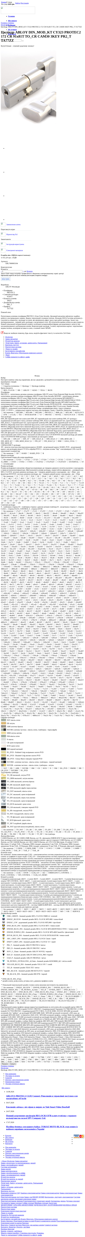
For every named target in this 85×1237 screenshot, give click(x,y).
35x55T (76, 551)
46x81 (76, 613)
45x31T (6, 607)
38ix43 (15, 571)
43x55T (3, 600)
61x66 (73, 667)
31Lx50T (75, 518)
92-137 (14, 492)
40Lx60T (78, 578)
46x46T (63, 611)
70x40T (6, 687)
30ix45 (72, 513)
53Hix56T (46, 642)
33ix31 (22, 535)
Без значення (8, 412)
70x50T (23, 687)
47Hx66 (6, 620)
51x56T (14, 635)
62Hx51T (42, 671)
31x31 (31, 520)
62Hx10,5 (29, 669)
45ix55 (62, 602)
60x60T (63, 662)
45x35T (15, 607)
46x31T (29, 611)
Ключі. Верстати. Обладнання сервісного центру (23, 353)
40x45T (71, 580)
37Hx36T (65, 562)
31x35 (55, 520)
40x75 (12, 584)
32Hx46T (79, 531)
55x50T (66, 647)
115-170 (41, 496)
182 (79, 501)
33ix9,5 (40, 538)
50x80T (36, 631)
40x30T (22, 580)
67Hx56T (23, 684)
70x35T (80, 684)
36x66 (35, 560)
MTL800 (19, 412)
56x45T (72, 651)
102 (11, 494)
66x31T (29, 680)
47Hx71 (25, 620)
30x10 (15, 515)
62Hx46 (14, 671)
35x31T (67, 549)
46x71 (60, 613)
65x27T (33, 675)
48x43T (23, 622)
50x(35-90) (41, 627)
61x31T (6, 667)
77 (75, 485)
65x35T (50, 675)
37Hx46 (14, 564)
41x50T (70, 587)
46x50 (71, 611)
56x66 (55, 653)
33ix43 (81, 535)
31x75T (3, 529)
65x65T (37, 678)
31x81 (35, 529)
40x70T (3, 584)
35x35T (3, 551)
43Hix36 (43, 595)
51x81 (70, 635)
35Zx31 (26, 555)
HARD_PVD (35, 453)
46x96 (20, 615)
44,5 (81, 476)
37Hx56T (60, 564)
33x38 (28, 540)
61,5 (2, 481)
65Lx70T (13, 675)
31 (17, 476)
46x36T (38, 611)
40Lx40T (40, 578)
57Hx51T (23, 658)
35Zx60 (52, 555)
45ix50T (54, 602)
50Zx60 (70, 631)
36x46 (52, 558)
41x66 (61, 589)
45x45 (31, 607)
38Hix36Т (66, 567)
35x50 (44, 551)
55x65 (28, 649)
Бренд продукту (7, 388)
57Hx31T (26, 655)
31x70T (52, 527)
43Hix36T (52, 595)
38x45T (72, 571)
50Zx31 (52, 631)
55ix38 (15, 644)
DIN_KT (16, 439)
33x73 (10, 542)
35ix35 (45, 544)
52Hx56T (42, 640)
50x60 (44, 629)
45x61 (14, 609)
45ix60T (79, 602)
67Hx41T (43, 682)
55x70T (52, 649)
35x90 (18, 555)
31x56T (43, 524)
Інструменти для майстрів (15, 351)
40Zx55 (51, 584)
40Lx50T (68, 578)
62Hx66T (7, 673)
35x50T (52, 551)
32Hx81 (4, 535)
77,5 (5, 487)
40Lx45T (58, 578)
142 (82, 498)
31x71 (60, 527)
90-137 (63, 489)
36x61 (19, 560)
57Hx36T (44, 655)
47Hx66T (15, 620)
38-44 (44, 476)
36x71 (51, 560)
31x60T (59, 524)
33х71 (58, 542)
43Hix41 (62, 595)
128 (36, 498)
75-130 (49, 485)
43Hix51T (24, 598)
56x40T (55, 651)
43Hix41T (72, 595)
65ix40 (51, 673)
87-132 (34, 489)
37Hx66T (7, 567)
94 (26, 492)
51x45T (45, 633)
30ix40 (54, 513)
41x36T (20, 587)
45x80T (70, 609)
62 (8, 481)
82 (59, 487)
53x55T (80, 642)
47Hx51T (50, 618)
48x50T (39, 622)
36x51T (76, 558)
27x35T (42, 511)
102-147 (18, 494)
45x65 (22, 609)
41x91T (42, 591)
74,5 (29, 485)
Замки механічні (11, 339)
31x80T (27, 529)
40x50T (14, 582)
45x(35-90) (63, 604)
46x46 (55, 611)
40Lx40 (31, 578)
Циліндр (25, 386)
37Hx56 (51, 564)
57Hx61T (60, 658)
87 (28, 489)
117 (48, 496)
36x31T (12, 558)
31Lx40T (57, 518)
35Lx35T (13, 549)
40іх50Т (69, 584)
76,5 (69, 485)
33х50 (42, 542)
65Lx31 (76, 673)
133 (65, 498)
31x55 (19, 524)
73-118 (17, 485)
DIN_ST (26, 439)
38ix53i (39, 571)
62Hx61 (60, 671)
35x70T (51, 553)
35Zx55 (44, 555)
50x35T (67, 627)
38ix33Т (7, 571)
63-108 (41, 481)
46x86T (12, 615)
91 (78, 489)
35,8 (32, 476)
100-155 (71, 492)
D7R (5, 415)
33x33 (3, 540)
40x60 (38, 582)
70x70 (57, 687)
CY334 (77, 460)
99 (58, 492)
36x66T (43, 560)
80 (26, 487)
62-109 (22, 481)
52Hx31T (26, 638)
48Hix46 (62, 620)
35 (27, 476)
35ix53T (49, 547)
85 (4, 489)
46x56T (20, 613)
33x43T (59, 540)
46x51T (3, 613)
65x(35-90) (23, 675)
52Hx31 (16, 638)
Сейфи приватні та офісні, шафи (17, 357)
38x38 (56, 571)
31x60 (51, 524)
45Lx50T (52, 604)
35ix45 (6, 547)
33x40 (44, 540)
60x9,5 (54, 664)
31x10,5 (15, 520)
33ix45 (15, 538)
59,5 (74, 478)
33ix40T (73, 535)
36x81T (76, 560)
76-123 (62, 485)
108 (63, 494)
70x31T (71, 684)
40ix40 (72, 573)
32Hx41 (51, 531)
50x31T (58, 627)
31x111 (23, 520)
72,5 (5, 485)
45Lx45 (34, 604)
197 (13, 503)
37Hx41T (4, 564)
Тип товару (5, 384)
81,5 (53, 487)
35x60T (18, 553)
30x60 (22, 518)
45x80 (62, 609)
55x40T (48, 647)
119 (59, 496)
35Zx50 (35, 555)
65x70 (45, 678)
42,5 (75, 476)
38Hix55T (54, 569)
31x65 (12, 527)
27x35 (34, 511)
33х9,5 (73, 542)
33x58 (76, 540)
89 (46, 489)
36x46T (60, 558)
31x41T (30, 522)
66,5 (2, 483)
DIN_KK (7, 439)
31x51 (3, 524)
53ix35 (55, 642)
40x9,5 (35, 584)
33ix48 (23, 538)
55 (56, 478)
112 (22, 496)
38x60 (6, 573)
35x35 (75, 549)
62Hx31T (48, 669)
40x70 (78, 582)
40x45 (63, 580)
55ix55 (66, 644)
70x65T (49, 687)
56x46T (81, 651)
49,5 (22, 478)
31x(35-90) (5, 520)
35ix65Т (67, 547)
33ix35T (56, 535)
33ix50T (32, 538)
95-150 (37, 492)
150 (28, 501)
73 (11, 485)
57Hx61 (51, 658)
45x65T (30, 609)
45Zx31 (3, 611)
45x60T (6, 609)
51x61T (30, 635)
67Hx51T (4, 684)
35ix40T (71, 544)
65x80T (3, 680)
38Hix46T (24, 569)
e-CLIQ (13, 415)
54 (45, 478)
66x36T (38, 680)
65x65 (29, 678)
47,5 (16, 478)
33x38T (36, 540)
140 (77, 498)
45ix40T (77, 600)
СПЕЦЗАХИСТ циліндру (10, 445)
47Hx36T (77, 615)
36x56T (11, 560)
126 (25, 498)
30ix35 (37, 513)
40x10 (14, 580)
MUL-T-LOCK (9, 390)
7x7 (40, 415)
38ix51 (31, 571)
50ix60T (76, 624)
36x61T (27, 560)
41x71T (3, 591)
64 (48, 481)
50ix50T (50, 624)
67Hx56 (14, 684)
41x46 (53, 587)
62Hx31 (39, 669)
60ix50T (49, 660)
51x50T (63, 633)
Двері (7, 355)
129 (42, 498)
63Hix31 (17, 673)
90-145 (71, 489)
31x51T (11, 524)
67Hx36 (24, 682)
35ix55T (58, 547)
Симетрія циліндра (8, 505)
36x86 (3, 562)
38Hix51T (44, 569)
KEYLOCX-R (69, 415)
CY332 (60, 460)
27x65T (75, 511)
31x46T (62, 522)
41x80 (19, 591)
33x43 (51, 540)
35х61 (60, 555)
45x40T (23, 607)
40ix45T (24, 575)
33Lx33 (49, 538)
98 (53, 492)
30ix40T (63, 513)
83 (78, 487)
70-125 (41, 483)
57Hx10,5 (7, 655)
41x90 (27, 591)
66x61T (81, 680)
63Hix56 (26, 673)
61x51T (41, 667)
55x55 (74, 647)
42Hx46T (44, 593)
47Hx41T (13, 618)
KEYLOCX (79, 412)
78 (11, 487)
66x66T (6, 682)
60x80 (38, 664)
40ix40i (80, 573)
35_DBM (4, 462)
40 (50, 476)
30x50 (6, 518)
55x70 (44, 649)
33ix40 (64, 535)
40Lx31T (12, 578)
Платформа (5, 392)
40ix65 (3, 578)
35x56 (3, 553)
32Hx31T (23, 531)
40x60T (46, 582)
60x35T (12, 662)
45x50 (48, 607)
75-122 (41, 485)
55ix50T (58, 644)
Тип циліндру (6, 417)
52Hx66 (70, 640)
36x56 (3, 560)
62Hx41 (76, 669)
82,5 (72, 487)
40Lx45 (49, 578)
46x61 (28, 613)
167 (62, 501)
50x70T (3, 631)
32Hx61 (44, 533)
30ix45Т (80, 513)
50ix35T (7, 624)
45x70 (38, 609)
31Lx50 (66, 518)
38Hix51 (34, 569)
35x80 (68, 553)
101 (78, 492)
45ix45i (11, 602)
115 (33, 496)
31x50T (78, 522)
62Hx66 (79, 671)
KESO (34, 390)
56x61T (47, 653)
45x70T (46, 609)
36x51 (68, 558)
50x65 (60, 629)
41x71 (77, 589)
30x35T (46, 515)
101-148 (4, 494)
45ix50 (36, 602)
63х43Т (35, 673)
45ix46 (28, 602)
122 (2, 498)
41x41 (37, 587)
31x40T (14, 522)
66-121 (78, 481)
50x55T (36, 629)
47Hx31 (49, 615)
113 (28, 496)
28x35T (3, 513)
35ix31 (20, 544)
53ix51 (63, 642)
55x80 (76, 649)
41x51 (78, 587)
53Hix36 (7, 642)
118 (53, 496)
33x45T (68, 540)
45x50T (56, 607)
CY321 (18, 460)
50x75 (12, 631)
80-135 (33, 487)
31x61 (68, 524)
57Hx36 (35, 655)
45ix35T (60, 600)
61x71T (20, 669)
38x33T (47, 571)
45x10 (72, 604)
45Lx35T (24, 604)
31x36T (79, 520)
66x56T (72, 680)
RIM (59, 441)
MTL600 (29, 412)
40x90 (43, 584)
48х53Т (57, 622)
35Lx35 (3, 549)
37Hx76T (17, 567)
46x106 (21, 611)
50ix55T (67, 624)
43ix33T (50, 598)
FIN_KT (38, 441)
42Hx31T (70, 591)
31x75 (75, 527)
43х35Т (20, 600)
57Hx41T (63, 655)
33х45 (34, 542)
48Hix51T (13, 622)
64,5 (53, 481)
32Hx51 (6, 533)
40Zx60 (60, 584)
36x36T (28, 558)
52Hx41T (63, 638)
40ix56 (66, 575)
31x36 (71, 520)
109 (78, 494)
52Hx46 (73, 638)
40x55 (22, 582)
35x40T (20, 551)
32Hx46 (70, 531)
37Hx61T (70, 564)
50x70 (76, 629)
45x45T (39, 607)
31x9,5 (51, 529)
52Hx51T (23, 640)
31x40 (6, 522)
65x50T (3, 678)
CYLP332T (50, 462)
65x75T (69, 678)
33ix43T (7, 538)
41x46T (61, 587)
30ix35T (46, 513)
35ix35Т (54, 544)
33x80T (26, 542)
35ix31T (29, 544)
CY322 (27, 460)
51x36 (20, 633)
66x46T (55, 680)
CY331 (52, 460)
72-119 (81, 483)
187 (2, 503)
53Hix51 (37, 642)
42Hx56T (4, 595)
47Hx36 (68, 615)
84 (83, 487)
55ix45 (32, 644)
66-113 (70, 481)
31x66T (36, 527)
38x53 (80, 571)
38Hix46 (14, 569)
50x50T (20, 629)
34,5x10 (4, 544)
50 (28, 478)
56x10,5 (29, 651)
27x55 (51, 511)
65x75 (61, 678)
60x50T (38, 662)
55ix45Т (41, 644)
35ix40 (62, 544)
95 (31, 492)
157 (45, 501)
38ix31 (72, 569)
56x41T (63, 651)
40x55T (30, 582)
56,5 (61, 478)
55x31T (31, 647)
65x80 (77, 678)
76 (55, 485)
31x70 (44, 527)
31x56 (35, 524)
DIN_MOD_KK (66, 439)
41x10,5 (78, 584)
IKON (50, 390)
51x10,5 (78, 631)
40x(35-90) (5, 580)
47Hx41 (4, 618)
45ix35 (51, 600)
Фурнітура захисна (12, 341)
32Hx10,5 (4, 531)
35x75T (59, 553)
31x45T (46, 522)
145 (10, 501)
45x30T (80, 604)
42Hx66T (33, 595)
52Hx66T (79, 640)
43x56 (12, 600)
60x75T (30, 664)
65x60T (21, 678)
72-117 (73, 483)
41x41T (45, 587)
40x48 (80, 580)
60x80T (46, 664)
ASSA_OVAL (69, 441)
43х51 (28, 600)
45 (4, 478)
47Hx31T (59, 615)
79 (15, 487)
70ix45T (52, 684)
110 (2, 496)
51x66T (46, 635)
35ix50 (23, 547)
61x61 (57, 667)
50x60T (52, 629)
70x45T (15, 687)
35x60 (10, 553)
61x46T (32, 667)
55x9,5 (12, 651)
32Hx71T (72, 533)
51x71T (62, 635)
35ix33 (37, 544)
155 (39, 501)
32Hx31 (14, 531)
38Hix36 (56, 567)
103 (26, 494)
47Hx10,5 (29, 615)
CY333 (68, 460)
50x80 (28, 631)
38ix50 (23, 571)
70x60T (41, 687)
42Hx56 (73, 593)
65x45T (76, 675)
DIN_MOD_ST (6, 443)
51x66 (38, 635)
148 (22, 501)
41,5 (69, 476)
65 (59, 481)
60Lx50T (67, 660)
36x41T (44, 558)
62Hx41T (4, 671)
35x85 (3, 555)
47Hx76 (34, 620)
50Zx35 (61, 631)
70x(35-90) (62, 684)
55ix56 (3, 647)
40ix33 (56, 573)
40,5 (62, 476)
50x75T (20, 631)
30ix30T (29, 513)
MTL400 (38, 412)
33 (22, 476)
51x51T (79, 633)
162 (56, 501)
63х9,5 (43, 673)
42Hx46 (35, 593)
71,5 (61, 483)
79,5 (21, 487)
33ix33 (30, 535)
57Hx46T (4, 658)
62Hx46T (23, 671)
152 (33, 501)
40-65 (56, 476)
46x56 (12, 613)
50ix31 (73, 622)
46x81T (3, 615)
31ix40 (29, 518)
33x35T (20, 540)
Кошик (3, 2)
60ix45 (23, 660)
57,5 (68, 478)
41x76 (12, 591)
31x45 (38, 522)
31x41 (22, 522)
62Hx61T (69, 671)
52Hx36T (44, 638)
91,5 (2, 492)
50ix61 (3, 627)
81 (39, 487)
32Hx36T (42, 531)
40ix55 (49, 575)
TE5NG (81, 415)
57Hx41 (54, 655)
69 (24, 483)
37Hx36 (56, 562)
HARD (24, 453)
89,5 (51, 489)
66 (64, 481)
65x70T (53, 678)
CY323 (35, 460)
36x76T (67, 560)
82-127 (65, 487)
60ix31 (6, 660)
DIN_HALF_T (51, 439)
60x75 (22, 664)
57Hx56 (32, 658)
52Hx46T (4, 640)
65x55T (12, 678)
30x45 (71, 515)
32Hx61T (53, 533)
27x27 (18, 511)
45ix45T (20, 602)
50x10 (50, 627)
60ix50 (40, 660)
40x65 (62, 582)
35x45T (36, 551)
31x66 (28, 527)
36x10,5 (69, 555)
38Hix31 (36, 567)
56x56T (31, 653)
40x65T (70, 582)
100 (63, 492)
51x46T (54, 633)
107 (58, 494)
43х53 (35, 600)
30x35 (38, 515)
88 (41, 489)
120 (65, 496)
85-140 (10, 489)
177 (74, 501)
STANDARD (8, 464)
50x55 (28, 629)
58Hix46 (80, 658)
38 (38, 476)
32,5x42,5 (77, 529)
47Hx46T (32, 618)
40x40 (47, 580)
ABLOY (26, 390)
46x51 (78, 611)
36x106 (77, 555)
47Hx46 (22, 618)
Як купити (12, 30)
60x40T (21, 662)
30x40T (63, 515)
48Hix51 (4, 622)
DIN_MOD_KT (7, 441)
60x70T (14, 664)
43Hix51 (14, 598)
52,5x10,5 (79, 635)
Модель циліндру (7, 455)
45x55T (72, 607)
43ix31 (33, 598)
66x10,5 (20, 680)
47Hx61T (79, 618)
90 (57, 489)
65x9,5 (12, 680)
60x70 (6, 664)
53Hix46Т (27, 642)
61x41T (23, 667)
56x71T (72, 653)
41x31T (12, 587)
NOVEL (58, 415)
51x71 (54, 635)
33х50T (50, 542)
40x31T (31, 580)
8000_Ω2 (59, 412)
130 (48, 498)
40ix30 (31, 573)
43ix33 (41, 598)
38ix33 (80, 569)
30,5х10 (12, 513)
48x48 (31, 622)
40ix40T (7, 575)
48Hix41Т (52, 620)
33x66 (3, 542)
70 (35, 483)
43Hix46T (4, 598)
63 (35, 481)
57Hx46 (73, 655)
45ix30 (43, 600)
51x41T (37, 633)
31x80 (19, 529)
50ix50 (41, 624)
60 (80, 478)
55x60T (20, 649)
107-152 (71, 494)
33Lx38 (57, 538)
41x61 (36, 589)
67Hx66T (33, 684)
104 (31, 494)
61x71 (12, 669)
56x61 (39, 653)
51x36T (28, 633)
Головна (11, 16)
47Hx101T (40, 615)
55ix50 (49, 644)
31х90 (59, 529)
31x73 (68, 527)
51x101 (3, 633)
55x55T (3, 649)
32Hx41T (61, 531)
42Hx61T (23, 595)
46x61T (36, 613)
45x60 (80, 607)
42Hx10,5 (51, 591)
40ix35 (64, 573)
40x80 (28, 584)
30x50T (14, 518)
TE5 (20, 415)
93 (21, 492)
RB (19, 390)
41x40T (29, 587)
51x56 (6, 635)
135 (71, 498)
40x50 (6, 582)
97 (48, 492)
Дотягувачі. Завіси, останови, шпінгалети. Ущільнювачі (26, 343)
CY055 (30, 462)
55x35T (40, 647)
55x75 (60, 649)
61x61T (65, 667)
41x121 (3, 587)
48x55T (48, 622)
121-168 (78, 496)
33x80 (18, 542)
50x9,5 (44, 631)
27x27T (26, 511)
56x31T (38, 651)
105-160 (45, 494)
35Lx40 (22, 549)
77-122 (81, 485)
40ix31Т (47, 573)
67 (8, 483)
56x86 (80, 653)
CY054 (21, 462)
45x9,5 (78, 609)
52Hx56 (32, 640)
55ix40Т (24, 644)
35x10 (51, 549)
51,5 (33, 478)
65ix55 (68, 673)
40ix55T (58, 575)
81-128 (45, 487)
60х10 (71, 664)
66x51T (63, 680)
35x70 (43, 553)
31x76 (12, 529)
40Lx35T (22, 578)
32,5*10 (68, 529)
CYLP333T (62, 462)
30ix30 (20, 513)
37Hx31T (47, 562)
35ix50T (40, 547)
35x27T (59, 549)
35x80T (76, 553)
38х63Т (14, 573)
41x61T (44, 589)
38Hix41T (4, 569)
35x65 (27, 553)
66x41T (46, 680)
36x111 (3, 558)
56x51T (15, 653)
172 (68, 501)
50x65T (68, 629)
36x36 (20, 558)
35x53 (60, 551)
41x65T (53, 589)
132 (59, 498)
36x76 (59, 560)
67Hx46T (62, 682)
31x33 (47, 520)
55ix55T (75, 644)
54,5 (50, 478)
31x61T (76, 524)
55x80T (3, 651)
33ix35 (47, 535)
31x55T (27, 524)
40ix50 (32, 575)
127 (31, 498)
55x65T (36, 649)
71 (48, 483)
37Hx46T (23, 564)
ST (83, 462)
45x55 (64, 607)
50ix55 (58, 624)
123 (8, 498)
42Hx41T (25, 593)
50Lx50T (30, 627)
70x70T (65, 687)
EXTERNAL (74, 462)
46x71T (68, 613)
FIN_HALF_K (49, 441)
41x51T (3, 589)
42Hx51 (54, 593)
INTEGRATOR (30, 415)
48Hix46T (72, 620)
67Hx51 (71, 682)
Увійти (17, 3)
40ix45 (15, 575)
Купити (30, 271)
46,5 (10, 478)
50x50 (12, 629)
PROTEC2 (49, 412)
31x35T (63, 520)
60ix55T (58, 660)
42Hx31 (61, 591)
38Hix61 (64, 569)
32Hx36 (33, 531)
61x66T (3, 669)
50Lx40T (20, 627)
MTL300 (69, 412)
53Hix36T (16, 642)
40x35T (39, 580)
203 (19, 503)
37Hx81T (26, 567)
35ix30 (12, 544)
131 (54, 498)
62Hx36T (67, 669)
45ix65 (6, 604)
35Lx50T (31, 549)
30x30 (22, 515)
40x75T (20, 584)
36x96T (18, 562)
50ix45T (33, 624)
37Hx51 (32, 564)
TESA (42, 390)
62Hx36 (57, 669)
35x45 (28, 551)
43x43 (75, 598)
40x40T (55, 580)
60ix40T (14, 660)
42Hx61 (14, 595)
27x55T (59, 511)
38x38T (64, 571)
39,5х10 (22, 573)
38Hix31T (46, 567)
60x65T (79, 662)
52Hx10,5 (7, 638)
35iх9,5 (76, 547)
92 (8, 492)
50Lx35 (11, 627)
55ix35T (7, 644)
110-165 (9, 496)
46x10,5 (12, 611)
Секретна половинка (11, 386)
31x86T (43, 529)
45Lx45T (43, 604)
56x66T (63, 653)
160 (51, 501)
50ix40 (15, 624)
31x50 (70, 522)
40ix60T (75, 575)
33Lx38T (66, 538)
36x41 (36, 558)
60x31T (3, 662)
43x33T (67, 598)
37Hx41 (75, 562)
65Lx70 (3, 675)
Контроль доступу (12, 345)
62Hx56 (51, 671)
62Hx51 (32, 671)
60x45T (29, 662)
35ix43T (80, 544)
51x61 (22, 635)
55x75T (68, 649)
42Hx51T (63, 593)
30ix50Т (7, 515)
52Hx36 (35, 638)
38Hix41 (76, 567)
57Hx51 (14, 658)
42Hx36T (7, 593)
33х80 (65, 542)
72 (67, 483)
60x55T (47, 662)
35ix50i (31, 547)
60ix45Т (32, 660)
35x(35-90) (41, 549)
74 (23, 485)
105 (37, 494)
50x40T (75, 627)
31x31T (39, 520)
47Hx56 (60, 618)
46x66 (44, 613)
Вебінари (11, 25)
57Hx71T (70, 658)
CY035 (13, 462)
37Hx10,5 (28, 562)
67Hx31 (15, 682)
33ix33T (39, 535)
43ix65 (58, 598)
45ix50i (45, 602)
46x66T (52, 613)
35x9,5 (10, 555)
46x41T (47, 611)
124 (13, 498)
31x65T (20, 527)
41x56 (12, 589)
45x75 (54, 609)
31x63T (3, 527)
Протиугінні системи (13, 347)
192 (8, 503)
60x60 (55, 662)
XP (17, 453)
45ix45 (3, 602)
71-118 (54, 483)
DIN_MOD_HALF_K (24, 441)
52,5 (39, 478)
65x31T (41, 675)
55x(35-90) (13, 647)
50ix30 (65, 622)
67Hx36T (33, 682)
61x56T (49, 667)
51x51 (71, 633)
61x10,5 (79, 664)
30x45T (79, 515)
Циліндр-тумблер (38, 386)
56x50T (6, 653)
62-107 (14, 481)
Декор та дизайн (11, 349)
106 (52, 494)
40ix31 (39, 573)
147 (16, 501)
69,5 (29, 483)
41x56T (20, 589)
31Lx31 (38, 518)
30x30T (30, 515)
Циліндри (9, 337)
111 (16, 496)
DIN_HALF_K (37, 439)
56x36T (46, 651)
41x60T (28, 589)
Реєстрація (25, 3)
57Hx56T (42, 658)
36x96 (10, 562)
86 (17, 489)
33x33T (11, 540)
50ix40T (24, 624)
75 (34, 485)
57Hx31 (16, 655)
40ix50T (41, 575)
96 (43, 492)
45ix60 (70, 602)
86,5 (22, 489)
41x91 (34, 591)
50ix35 (81, 622)
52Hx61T (60, 640)
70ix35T (43, 684)
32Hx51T (15, 533)
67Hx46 (53, 682)
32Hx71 (63, 533)
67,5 (13, 483)
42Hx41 (16, 593)
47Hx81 (43, 620)
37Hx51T (42, 564)
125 (19, 498)
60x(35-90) (77, 660)
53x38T (72, 642)
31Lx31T (47, 518)
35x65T (35, 553)
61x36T (15, 667)
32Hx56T (34, 533)
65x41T (67, 675)
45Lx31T (15, 604)
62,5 (29, 481)
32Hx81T (13, 535)
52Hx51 (14, 640)
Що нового (12, 21)
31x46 (54, 522)
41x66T (69, 589)
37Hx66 (80, 564)
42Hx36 (80, 591)
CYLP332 (39, 462)
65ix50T (60, 673)
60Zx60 (63, 664)
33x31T (76, 538)
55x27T (22, 647)
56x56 (23, 653)
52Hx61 (51, 640)
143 (5, 501)
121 (70, 496)
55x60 (12, 649)
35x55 (68, 551)
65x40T (59, 675)
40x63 (54, 582)
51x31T (12, 633)
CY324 (43, 460)
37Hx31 (38, 562)
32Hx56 (25, 533)
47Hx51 (41, 618)
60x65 (71, 662)
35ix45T (14, 547)
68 (19, 483)
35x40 (12, 551)
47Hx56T (69, 618)
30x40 (54, 515)
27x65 (67, 511)
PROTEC (48, 415)
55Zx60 (20, 651)
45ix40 (68, 600)
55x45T (57, 647)
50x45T (3, 629)
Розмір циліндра (7, 466)
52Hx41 (54, 638)
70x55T (32, 687)
